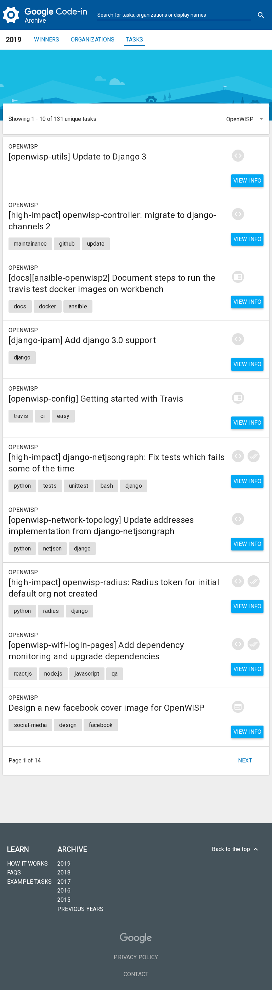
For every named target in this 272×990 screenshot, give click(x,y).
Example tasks (29, 881)
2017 (63, 881)
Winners (46, 39)
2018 (63, 872)
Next (245, 760)
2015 (63, 899)
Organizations (93, 39)
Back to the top (236, 849)
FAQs (14, 872)
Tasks (134, 39)
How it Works (27, 863)
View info (247, 180)
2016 (63, 890)
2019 (63, 863)
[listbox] (246, 118)
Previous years (80, 909)
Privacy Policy (136, 957)
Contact (136, 974)
